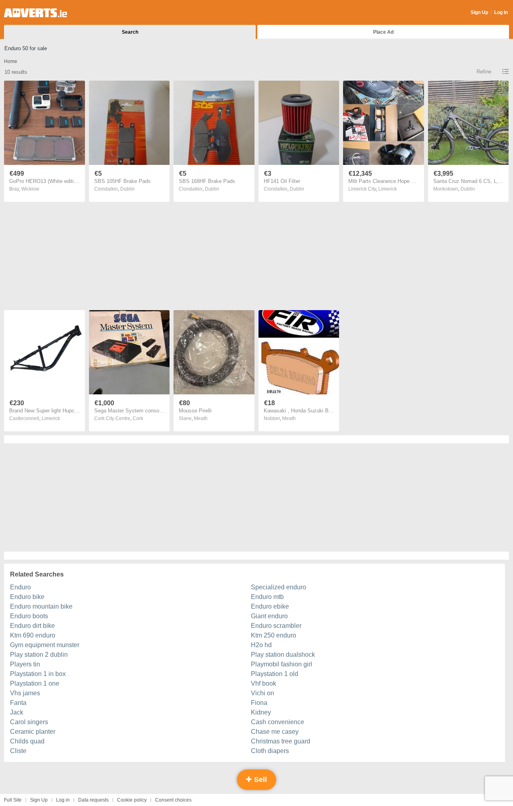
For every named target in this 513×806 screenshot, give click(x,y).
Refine (484, 72)
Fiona (259, 702)
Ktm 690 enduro (32, 635)
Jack (16, 712)
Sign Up (479, 12)
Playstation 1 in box (38, 673)
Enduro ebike (270, 606)
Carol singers (29, 722)
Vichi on (262, 693)
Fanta (18, 702)
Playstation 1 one (34, 683)
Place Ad (383, 32)
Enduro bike (27, 596)
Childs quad (27, 741)
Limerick (387, 189)
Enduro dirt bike (32, 625)
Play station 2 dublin (39, 654)
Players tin (25, 664)
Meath (201, 418)
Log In (501, 12)
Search (130, 32)
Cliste (18, 750)
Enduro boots (29, 616)
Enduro (20, 587)
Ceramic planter (32, 731)
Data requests (93, 800)
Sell (259, 780)
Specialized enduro (278, 587)
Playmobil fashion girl (281, 664)
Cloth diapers (270, 750)
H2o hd (261, 645)
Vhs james (25, 693)
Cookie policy (132, 800)
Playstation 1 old (274, 673)
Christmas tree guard (280, 741)
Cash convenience (277, 722)
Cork (138, 418)
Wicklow (30, 189)
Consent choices (173, 800)
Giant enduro (269, 616)
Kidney (261, 712)
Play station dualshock (283, 654)
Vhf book (263, 683)
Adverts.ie (35, 12)
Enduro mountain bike (41, 606)
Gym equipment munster (44, 645)
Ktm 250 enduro (273, 635)
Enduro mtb (267, 596)
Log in (63, 800)
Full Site (13, 800)
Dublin (127, 189)
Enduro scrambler (276, 625)
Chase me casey (275, 731)
